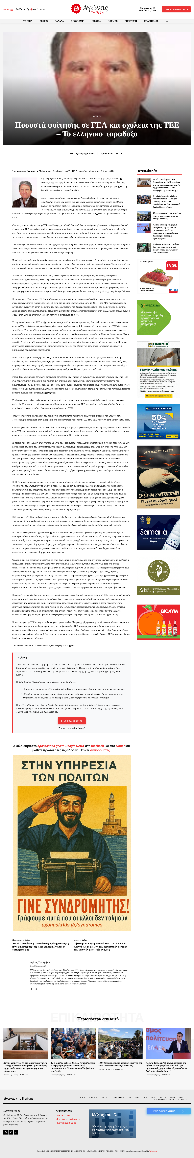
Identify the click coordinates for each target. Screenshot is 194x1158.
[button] (23, 9)
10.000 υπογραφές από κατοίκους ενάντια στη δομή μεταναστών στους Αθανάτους (167, 216)
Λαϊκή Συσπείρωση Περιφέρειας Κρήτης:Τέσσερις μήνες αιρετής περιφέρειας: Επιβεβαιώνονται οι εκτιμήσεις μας (40, 946)
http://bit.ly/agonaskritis (38, 966)
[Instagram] (5, 1132)
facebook (98, 746)
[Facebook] (31, 988)
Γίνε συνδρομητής (71, 720)
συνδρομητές (100, 750)
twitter (120, 746)
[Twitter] (36, 988)
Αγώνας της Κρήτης (85, 153)
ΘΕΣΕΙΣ (97, 116)
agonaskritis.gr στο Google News (60, 746)
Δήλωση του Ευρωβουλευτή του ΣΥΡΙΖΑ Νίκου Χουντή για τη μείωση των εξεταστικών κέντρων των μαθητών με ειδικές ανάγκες (100, 946)
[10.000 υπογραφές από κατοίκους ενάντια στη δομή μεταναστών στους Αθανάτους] (144, 216)
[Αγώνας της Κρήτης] (19, 975)
